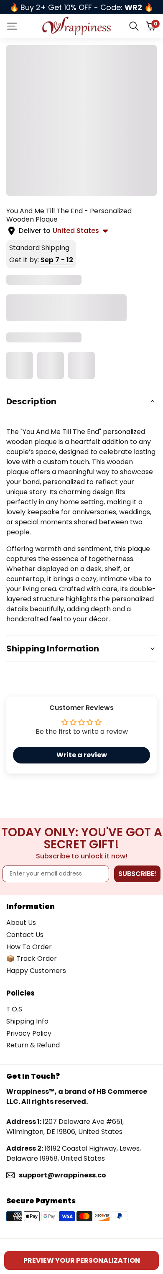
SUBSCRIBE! (137, 873)
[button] (81, 401)
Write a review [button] (81, 755)
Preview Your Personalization (81, 1260)
